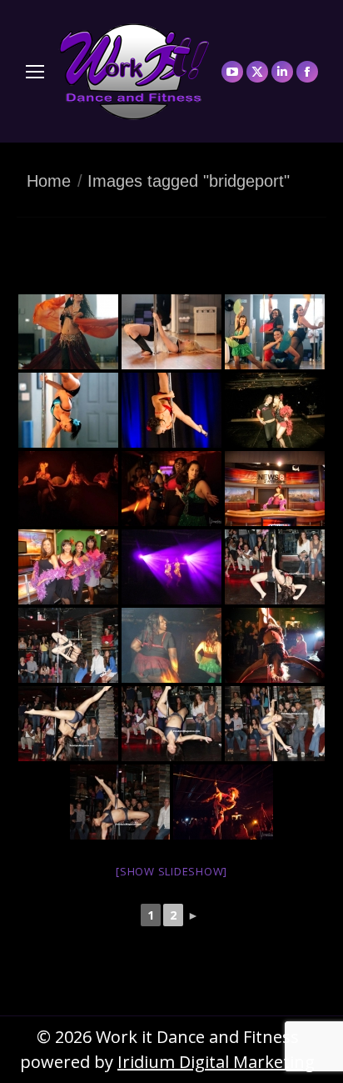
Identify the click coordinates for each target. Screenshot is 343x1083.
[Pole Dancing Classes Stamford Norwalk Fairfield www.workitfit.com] (275, 331)
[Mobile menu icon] (35, 72)
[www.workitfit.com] (68, 331)
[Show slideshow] (171, 871)
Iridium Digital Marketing (216, 1061)
